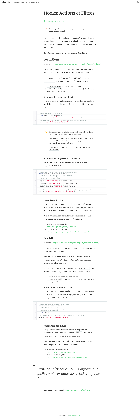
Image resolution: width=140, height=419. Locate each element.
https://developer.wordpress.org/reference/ (61, 227)
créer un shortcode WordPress (77, 390)
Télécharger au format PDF (55, 22)
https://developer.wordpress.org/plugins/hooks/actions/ (77, 64)
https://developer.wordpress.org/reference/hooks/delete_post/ (68, 232)
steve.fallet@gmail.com (74, 415)
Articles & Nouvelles (19, 2)
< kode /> (6, 2)
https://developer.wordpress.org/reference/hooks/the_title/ (67, 357)
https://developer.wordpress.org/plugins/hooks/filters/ (76, 243)
